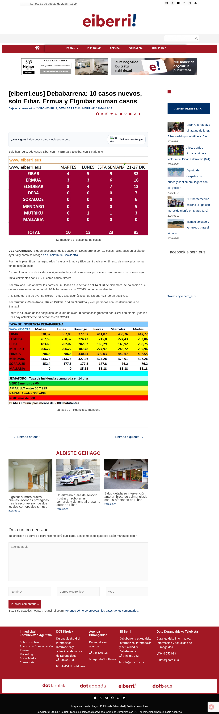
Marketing (26, 654)
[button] (71, 48)
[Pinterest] (112, 114)
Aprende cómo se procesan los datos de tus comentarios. (102, 610)
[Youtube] (178, 2)
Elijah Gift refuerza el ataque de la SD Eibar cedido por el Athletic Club (189, 130)
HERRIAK (70, 48)
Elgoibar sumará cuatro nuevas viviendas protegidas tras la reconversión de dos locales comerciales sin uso (28, 501)
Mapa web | (78, 706)
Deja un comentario (21, 108)
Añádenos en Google (131, 139)
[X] (102, 114)
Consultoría (27, 662)
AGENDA (115, 48)
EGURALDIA (136, 48)
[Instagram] (184, 2)
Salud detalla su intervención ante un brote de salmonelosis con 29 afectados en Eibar (125, 497)
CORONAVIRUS (46, 108)
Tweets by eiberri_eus (182, 296)
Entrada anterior (26, 437)
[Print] (135, 114)
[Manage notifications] (211, 706)
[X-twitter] (172, 2)
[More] (139, 114)
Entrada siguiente (129, 437)
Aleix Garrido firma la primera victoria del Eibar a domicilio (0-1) (189, 153)
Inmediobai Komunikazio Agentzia (162, 712)
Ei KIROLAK (94, 48)
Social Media (28, 658)
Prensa (24, 650)
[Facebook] (166, 2)
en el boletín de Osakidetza (60, 255)
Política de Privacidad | (113, 706)
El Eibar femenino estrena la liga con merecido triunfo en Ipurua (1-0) (189, 204)
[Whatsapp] (189, 2)
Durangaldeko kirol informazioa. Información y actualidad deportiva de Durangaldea (69, 647)
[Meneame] (125, 114)
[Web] (127, 592)
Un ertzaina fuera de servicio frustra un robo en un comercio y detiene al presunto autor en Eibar (78, 500)
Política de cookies (137, 706)
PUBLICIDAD (159, 48)
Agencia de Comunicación (36, 646)
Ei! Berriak (62, 712)
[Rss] (195, 2)
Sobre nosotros (29, 642)
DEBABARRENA (70, 108)
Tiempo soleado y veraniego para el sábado (188, 227)
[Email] (130, 114)
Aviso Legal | (92, 706)
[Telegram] (121, 114)
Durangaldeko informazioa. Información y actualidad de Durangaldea (174, 643)
